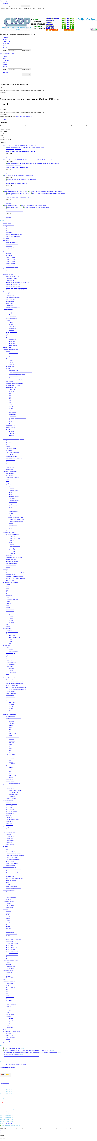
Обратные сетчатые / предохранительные (18, 377)
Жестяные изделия (7, 347)
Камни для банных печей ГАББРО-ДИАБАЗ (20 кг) (18, 197)
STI (10, 400)
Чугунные (11, 364)
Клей (7, 989)
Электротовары (6, 1042)
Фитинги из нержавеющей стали (13, 947)
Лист (7, 656)
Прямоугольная (12, 672)
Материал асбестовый (11, 1004)
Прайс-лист (6, 60)
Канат (7, 985)
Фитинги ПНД (9, 977)
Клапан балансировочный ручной (17, 374)
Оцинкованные (12, 328)
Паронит (11, 1018)
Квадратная (11, 668)
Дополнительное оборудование (13, 297)
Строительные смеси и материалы (14, 458)
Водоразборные (12, 414)
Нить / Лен (8, 1010)
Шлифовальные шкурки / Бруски (13, 236)
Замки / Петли (9, 442)
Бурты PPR (8, 802)
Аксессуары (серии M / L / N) (12, 276)
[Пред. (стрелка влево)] (0, 1140)
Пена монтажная (10, 1014)
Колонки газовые (10, 301)
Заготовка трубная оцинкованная (13, 939)
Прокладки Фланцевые (14, 1021)
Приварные (11, 419)
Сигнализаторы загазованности (13, 307)
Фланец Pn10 (12, 341)
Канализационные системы (9, 532)
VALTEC (11, 406)
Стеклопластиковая (13, 651)
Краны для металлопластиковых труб (14, 383)
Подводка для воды (10, 786)
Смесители (5, 909)
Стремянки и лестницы (11, 456)
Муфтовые (11, 431)
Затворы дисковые (10, 366)
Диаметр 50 (11, 544)
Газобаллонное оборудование (12, 293)
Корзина (5, 64)
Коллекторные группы (11, 570)
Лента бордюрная (10, 997)
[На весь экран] (1, 1138)
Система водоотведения (8, 901)
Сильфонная (12, 796)
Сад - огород (6, 846)
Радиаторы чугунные (11, 765)
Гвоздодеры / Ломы (13, 490)
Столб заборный (9, 660)
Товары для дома (10, 467)
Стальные (11, 362)
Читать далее (9, 173)
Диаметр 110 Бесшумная (14, 538)
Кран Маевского (9, 381)
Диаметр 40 (11, 542)
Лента (7, 481)
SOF (10, 398)
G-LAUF (8, 916)
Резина (10, 1023)
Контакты (5, 62)
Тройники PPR (9, 821)
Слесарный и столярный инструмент (14, 484)
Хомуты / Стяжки (10, 611)
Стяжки (11, 618)
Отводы (8, 320)
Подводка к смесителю (11, 798)
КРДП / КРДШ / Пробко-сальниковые (17, 418)
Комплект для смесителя (11, 811)
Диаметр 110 (12, 536)
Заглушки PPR (9, 805)
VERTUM (11, 408)
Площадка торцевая (10, 265)
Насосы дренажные (10, 697)
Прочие (11, 360)
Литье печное (13, 180)
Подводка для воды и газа (9, 784)
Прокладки (8, 1016)
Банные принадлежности (12, 242)
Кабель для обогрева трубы (12, 685)
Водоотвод (8, 903)
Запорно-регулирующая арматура (10, 349)
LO (10, 397)
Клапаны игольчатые (13, 376)
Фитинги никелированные (12, 951)
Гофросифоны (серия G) (11, 278)
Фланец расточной (13, 345)
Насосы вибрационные (11, 693)
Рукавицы (8, 964)
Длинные (11, 322)
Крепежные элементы (11, 880)
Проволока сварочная (11, 897)
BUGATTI (11, 391)
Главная (5, 56)
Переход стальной (10, 334)
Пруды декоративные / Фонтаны (13, 853)
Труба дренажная (10, 905)
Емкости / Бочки (10, 848)
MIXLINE (8, 924)
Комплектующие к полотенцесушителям (15, 828)
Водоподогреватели (10, 716)
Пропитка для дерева (11, 448)
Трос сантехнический (11, 565)
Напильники (12, 498)
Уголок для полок (10, 609)
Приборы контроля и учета (9, 832)
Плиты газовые (9, 305)
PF (9, 746)
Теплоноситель (9, 779)
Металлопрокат (6, 645)
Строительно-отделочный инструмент (14, 517)
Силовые (11, 616)
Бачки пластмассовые (11, 874)
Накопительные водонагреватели (13, 270)
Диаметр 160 (12, 551)
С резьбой (11, 330)
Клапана (8, 368)
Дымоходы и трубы (10, 299)
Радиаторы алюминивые (11, 720)
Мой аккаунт (5, 3)
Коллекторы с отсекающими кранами (14, 576)
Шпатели (11, 527)
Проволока (8, 601)
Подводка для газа (10, 788)
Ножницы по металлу (14, 500)
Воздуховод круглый (10, 259)
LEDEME (8, 920)
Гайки (7, 588)
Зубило (10, 494)
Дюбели (8, 591)
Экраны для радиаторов (14, 783)
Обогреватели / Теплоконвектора (13, 718)
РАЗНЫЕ (11, 421)
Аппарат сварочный (10, 891)
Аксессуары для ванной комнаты (13, 869)
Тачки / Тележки (10, 463)
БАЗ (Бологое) (12, 412)
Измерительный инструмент (12, 477)
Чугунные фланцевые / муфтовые (16, 379)
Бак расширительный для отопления (14, 683)
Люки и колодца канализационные (14, 557)
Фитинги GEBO (9, 945)
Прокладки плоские (13, 1020)
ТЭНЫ (4, 979)
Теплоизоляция (9, 1027)
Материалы (8, 1006)
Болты (7, 586)
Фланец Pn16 (12, 343)
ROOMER (11, 758)
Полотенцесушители (7, 827)
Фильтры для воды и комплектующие (11, 1031)
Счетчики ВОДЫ (10, 836)
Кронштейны (9, 595)
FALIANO (11, 723)
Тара (7, 461)
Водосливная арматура (8, 274)
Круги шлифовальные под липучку (14, 234)
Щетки (10, 515)
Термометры (9, 842)
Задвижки (8, 358)
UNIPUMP (8, 928)
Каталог (5, 58)
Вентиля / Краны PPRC (11, 804)
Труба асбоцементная (11, 662)
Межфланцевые (12, 312)
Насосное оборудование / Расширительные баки (14, 677)
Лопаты (8, 446)
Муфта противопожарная (12, 561)
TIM (10, 402)
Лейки (7, 849)
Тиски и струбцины (13, 511)
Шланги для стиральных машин (13, 888)
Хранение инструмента (11, 530)
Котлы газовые (9, 303)
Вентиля (8, 351)
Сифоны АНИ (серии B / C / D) (13, 284)
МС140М (11, 777)
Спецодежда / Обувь (10, 966)
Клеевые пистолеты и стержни (16, 521)
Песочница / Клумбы (11, 851)
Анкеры (8, 584)
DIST (10, 393)
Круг (7, 655)
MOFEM (8, 926)
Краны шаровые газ (10, 425)
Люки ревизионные (10, 263)
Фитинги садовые (10, 861)
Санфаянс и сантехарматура (9, 867)
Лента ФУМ (9, 1000)
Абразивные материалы (8, 225)
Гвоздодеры (11, 488)
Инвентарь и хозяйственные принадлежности (13, 439)
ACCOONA (8, 911)
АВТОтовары (6, 238)
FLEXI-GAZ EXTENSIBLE (15, 790)
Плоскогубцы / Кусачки (14, 506)
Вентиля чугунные (13, 356)
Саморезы (8, 603)
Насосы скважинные (10, 699)
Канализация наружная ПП (12, 548)
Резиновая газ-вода (13, 794)
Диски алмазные (10, 226)
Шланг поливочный (10, 865)
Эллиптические (12, 316)
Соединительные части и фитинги (11, 937)
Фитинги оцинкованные (11, 956)
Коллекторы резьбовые (11, 574)
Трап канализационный (11, 563)
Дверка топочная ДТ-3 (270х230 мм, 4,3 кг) (16, 183)
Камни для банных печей (16, 149)
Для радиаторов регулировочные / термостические (20, 372)
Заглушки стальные (10, 311)
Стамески (11, 509)
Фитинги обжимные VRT (12, 955)
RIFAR (10, 727)
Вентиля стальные (13, 355)
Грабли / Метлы (9, 440)
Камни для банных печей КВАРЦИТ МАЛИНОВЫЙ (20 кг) (20, 151)
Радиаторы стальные (10, 754)
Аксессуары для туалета (11, 870)
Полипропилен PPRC (8, 800)
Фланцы (8, 337)
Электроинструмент (7, 1041)
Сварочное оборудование (8, 890)
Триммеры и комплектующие (12, 859)
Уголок (7, 674)
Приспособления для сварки (12, 895)
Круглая (11, 670)
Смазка (7, 1025)
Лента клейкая (9, 999)
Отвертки (11, 504)
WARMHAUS (12, 763)
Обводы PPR (9, 817)
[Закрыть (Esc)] (4, 1138)
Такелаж (8, 607)
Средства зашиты (10, 968)
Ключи (7, 479)
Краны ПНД (9, 972)
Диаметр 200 (12, 553)
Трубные (11, 620)
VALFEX (11, 404)
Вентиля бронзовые (13, 353)
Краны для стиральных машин (13, 385)
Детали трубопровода (8, 309)
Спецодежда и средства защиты (10, 960)
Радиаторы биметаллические (12, 737)
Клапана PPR (9, 807)
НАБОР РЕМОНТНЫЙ (11, 934)
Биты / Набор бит (10, 473)
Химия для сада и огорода (12, 863)
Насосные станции (10, 691)
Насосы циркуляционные (12, 700)
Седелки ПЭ (9, 974)
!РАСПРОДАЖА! (7, 223)
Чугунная (8, 567)
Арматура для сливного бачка (13, 872)
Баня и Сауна (19, 116)
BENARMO (11, 721)
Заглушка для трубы (10, 653)
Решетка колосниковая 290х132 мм (14, 211)
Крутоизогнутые (13, 326)
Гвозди (7, 590)
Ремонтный (11, 614)
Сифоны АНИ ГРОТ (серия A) (13, 286)
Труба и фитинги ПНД (8, 970)
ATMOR (8, 913)
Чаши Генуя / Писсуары (11, 886)
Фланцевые (11, 423)
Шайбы (7, 624)
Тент (7, 465)
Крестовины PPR (10, 813)
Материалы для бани (27, 116)
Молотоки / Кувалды (13, 496)
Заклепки (8, 593)
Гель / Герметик (9, 983)
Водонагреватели (7, 268)
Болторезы (11, 486)
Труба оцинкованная (10, 664)
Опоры (7, 597)
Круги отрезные (9, 232)
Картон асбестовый (10, 987)
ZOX (10, 410)
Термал (10, 735)
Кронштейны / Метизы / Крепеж (10, 582)
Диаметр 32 (11, 540)
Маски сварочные (10, 893)
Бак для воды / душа (10, 679)
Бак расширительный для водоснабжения (15, 681)
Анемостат (8, 253)
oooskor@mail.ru (8, 1123)
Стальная (11, 649)
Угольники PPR (9, 825)
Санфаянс (8, 884)
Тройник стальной (10, 335)
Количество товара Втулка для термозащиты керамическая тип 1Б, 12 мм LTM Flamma (20, 90)
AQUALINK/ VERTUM (14, 637)
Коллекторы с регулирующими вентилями (15, 578)
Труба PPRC (9, 823)
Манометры (8, 834)
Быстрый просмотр (36, 145)
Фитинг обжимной (10, 633)
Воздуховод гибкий (10, 257)
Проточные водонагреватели (12, 272)
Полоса (7, 658)
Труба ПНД (8, 976)
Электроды (8, 899)
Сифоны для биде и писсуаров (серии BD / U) (16, 288)
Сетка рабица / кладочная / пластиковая (15, 855)
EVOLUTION (12, 741)
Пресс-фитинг (9, 630)
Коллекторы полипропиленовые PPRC (15, 572)
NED (10, 756)
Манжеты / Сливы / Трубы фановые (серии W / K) (17, 282)
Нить (7, 1008)
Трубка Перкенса (10, 844)
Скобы (7, 605)
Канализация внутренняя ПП (12, 534)
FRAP (7, 914)
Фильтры (8, 429)
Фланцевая (11, 314)
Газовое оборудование (8, 291)
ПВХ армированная (13, 792)
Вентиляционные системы (9, 251)
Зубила (10, 492)
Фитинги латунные (10, 949)
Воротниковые (12, 339)
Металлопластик (7, 628)
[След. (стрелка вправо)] (1, 1140)
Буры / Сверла (9, 475)
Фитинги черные (10, 958)
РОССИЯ (8, 935)
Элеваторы (8, 437)
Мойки (7, 882)
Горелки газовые (10, 295)
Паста (7, 1012)
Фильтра (8, 1039)
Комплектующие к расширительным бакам (16, 687)
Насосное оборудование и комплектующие (16, 689)
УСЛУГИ (5, 1029)
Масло (7, 1002)
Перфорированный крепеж (12, 599)
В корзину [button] (8, 157)
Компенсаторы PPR (10, 809)
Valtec (10, 639)
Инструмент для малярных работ (16, 519)
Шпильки (8, 626)
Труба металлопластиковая (12, 632)
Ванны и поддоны (10, 876)
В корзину (3, 92)
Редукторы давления (10, 427)
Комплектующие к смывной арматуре (14, 878)
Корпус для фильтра (10, 1037)
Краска (7, 444)
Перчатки (8, 962)
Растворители (9, 450)
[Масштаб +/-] (0, 1138)
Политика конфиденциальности (7, 1067)
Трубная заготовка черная (12, 943)
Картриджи (8, 1033)
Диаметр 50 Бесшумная (14, 546)
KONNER (11, 725)
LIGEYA (8, 922)
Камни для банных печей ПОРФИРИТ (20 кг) (17, 167)
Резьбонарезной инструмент (15, 507)
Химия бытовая (9, 469)
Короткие (11, 324)
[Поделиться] (3, 1138)
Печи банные (9, 249)
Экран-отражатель (10, 781)
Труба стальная (9, 666)
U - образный (12, 612)
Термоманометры (10, 840)
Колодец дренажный (10, 555)
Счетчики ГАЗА (9, 838)
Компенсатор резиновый (11, 318)
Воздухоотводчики (13, 370)
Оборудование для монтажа (12, 483)
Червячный (11, 622)
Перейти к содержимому (5, 1)
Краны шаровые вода (11, 387)
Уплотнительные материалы (9, 981)
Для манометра (12, 416)
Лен (7, 993)
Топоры (11, 513)
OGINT (10, 769)
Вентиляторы (9, 255)
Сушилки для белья (10, 460)
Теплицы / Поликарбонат (12, 857)
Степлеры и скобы (13, 525)
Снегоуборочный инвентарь (12, 452)
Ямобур (11, 528)
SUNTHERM (12, 704)
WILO (10, 710)
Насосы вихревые (10, 695)
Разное (10, 643)
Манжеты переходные (11, 559)
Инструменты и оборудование (10, 471)
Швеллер (8, 676)
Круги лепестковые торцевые (12, 230)
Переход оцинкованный (11, 332)
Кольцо (7, 991)
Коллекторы (5, 569)
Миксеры (11, 523)
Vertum (10, 641)
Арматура (8, 647)
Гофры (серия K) (10, 280)
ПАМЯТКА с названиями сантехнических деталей (14, 1064)
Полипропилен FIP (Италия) (12, 819)
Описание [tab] (5, 119)
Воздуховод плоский (11, 261)
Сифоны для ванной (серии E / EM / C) (15, 290)
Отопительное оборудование (9, 714)
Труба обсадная (9, 907)
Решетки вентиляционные (12, 267)
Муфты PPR (9, 815)
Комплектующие (10, 580)
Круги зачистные (10, 228)
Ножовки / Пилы (13, 502)
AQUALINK (12, 389)
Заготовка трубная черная (12, 941)
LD (10, 395)
